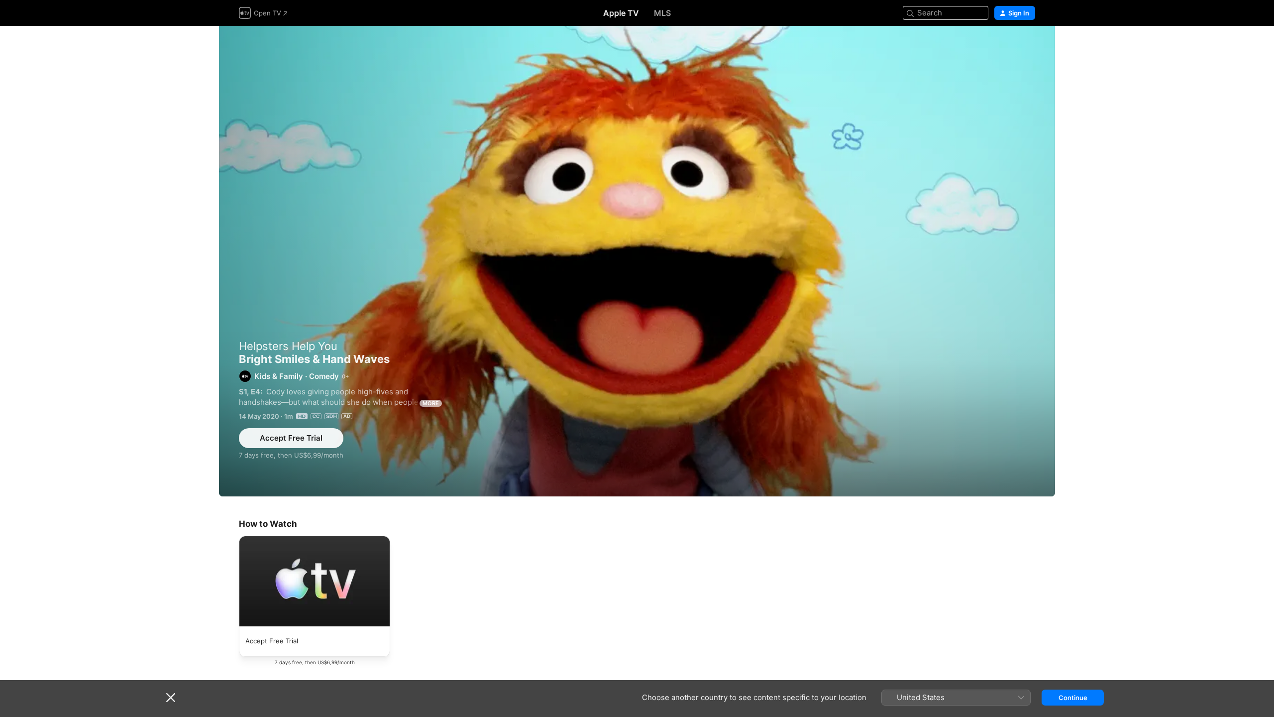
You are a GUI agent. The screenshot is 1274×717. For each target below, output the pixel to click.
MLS (662, 13)
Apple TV (621, 13)
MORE (431, 403)
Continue (1073, 698)
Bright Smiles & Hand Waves (637, 261)
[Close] (170, 697)
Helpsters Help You (288, 346)
